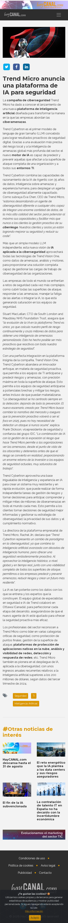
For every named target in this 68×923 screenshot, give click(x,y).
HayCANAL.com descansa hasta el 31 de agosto (17, 763)
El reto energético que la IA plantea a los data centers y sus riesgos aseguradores (51, 769)
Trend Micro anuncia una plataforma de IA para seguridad (34, 85)
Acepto (35, 917)
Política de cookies (20, 865)
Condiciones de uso (32, 858)
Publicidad (25, 872)
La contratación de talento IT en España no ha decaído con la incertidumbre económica (49, 810)
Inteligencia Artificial (26, 703)
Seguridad (20, 695)
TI (34, 695)
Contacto (45, 872)
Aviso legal (48, 865)
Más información (34, 911)
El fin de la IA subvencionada (15, 804)
